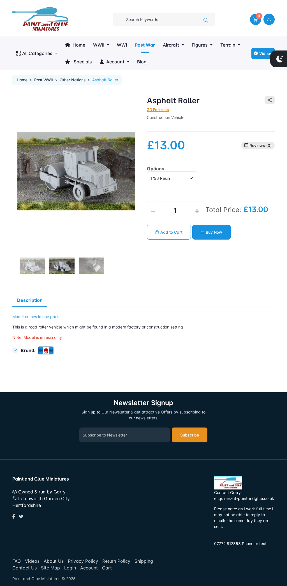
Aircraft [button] (171, 45)
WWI (122, 45)
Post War (145, 45)
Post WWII (43, 79)
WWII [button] (98, 45)
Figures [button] (200, 45)
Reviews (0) (260, 145)
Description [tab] (30, 300)
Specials (81, 62)
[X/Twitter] (21, 516)
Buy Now (213, 232)
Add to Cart (170, 232)
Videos (265, 53)
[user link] (269, 19)
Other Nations (72, 79)
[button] (255, 19)
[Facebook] (13, 516)
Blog (142, 62)
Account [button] (114, 62)
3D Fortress (158, 109)
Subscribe (189, 435)
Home (78, 45)
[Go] (206, 20)
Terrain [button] (227, 45)
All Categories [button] (37, 53)
